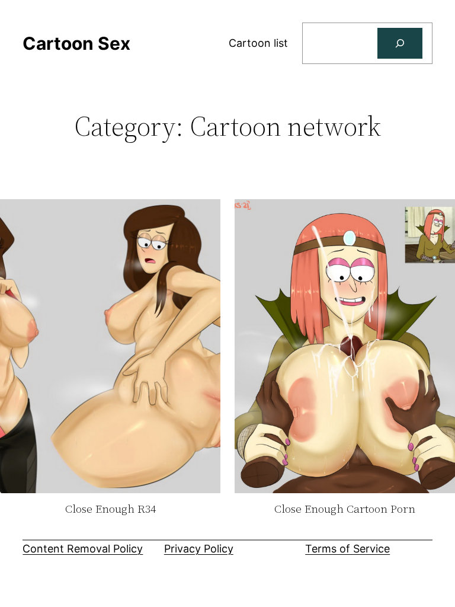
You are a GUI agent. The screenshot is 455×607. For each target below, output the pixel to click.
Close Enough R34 (110, 509)
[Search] (399, 43)
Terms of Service (347, 548)
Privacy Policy (198, 548)
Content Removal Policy (83, 548)
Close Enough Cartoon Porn (344, 509)
